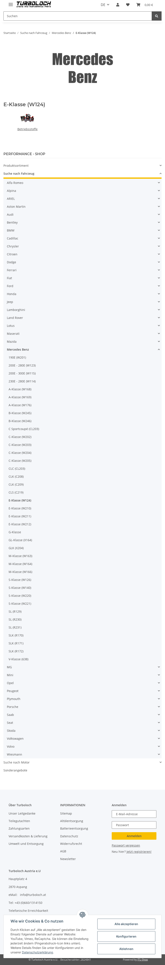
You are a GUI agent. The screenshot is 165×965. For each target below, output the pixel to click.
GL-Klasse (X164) (20, 540)
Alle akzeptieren (126, 924)
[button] (118, 4)
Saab (10, 715)
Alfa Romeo (15, 183)
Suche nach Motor (16, 762)
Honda (11, 294)
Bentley (12, 222)
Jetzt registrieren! (139, 852)
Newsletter (68, 859)
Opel (10, 683)
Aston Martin (16, 207)
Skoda (11, 731)
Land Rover (15, 318)
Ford (10, 286)
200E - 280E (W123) (22, 365)
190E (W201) (17, 357)
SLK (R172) (16, 651)
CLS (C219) (16, 492)
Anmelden (134, 836)
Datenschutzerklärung (37, 952)
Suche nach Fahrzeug (18, 173)
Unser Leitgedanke (22, 813)
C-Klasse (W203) (20, 445)
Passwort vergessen (126, 845)
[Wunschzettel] (128, 4)
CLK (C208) (16, 476)
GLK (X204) (16, 548)
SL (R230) (15, 619)
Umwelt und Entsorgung (26, 844)
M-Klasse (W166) (20, 572)
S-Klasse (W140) (20, 588)
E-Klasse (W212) (20, 524)
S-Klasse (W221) (20, 603)
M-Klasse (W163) (20, 556)
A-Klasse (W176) (20, 405)
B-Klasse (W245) (20, 413)
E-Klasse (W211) (20, 516)
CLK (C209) (16, 484)
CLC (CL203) (17, 469)
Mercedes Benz (18, 349)
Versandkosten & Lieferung (28, 836)
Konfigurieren (126, 936)
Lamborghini (16, 310)
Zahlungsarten (19, 828)
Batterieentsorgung (74, 828)
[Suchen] (157, 16)
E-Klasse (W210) (20, 508)
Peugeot (12, 691)
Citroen (12, 254)
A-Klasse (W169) (20, 397)
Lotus (11, 326)
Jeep (10, 302)
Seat (10, 723)
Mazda (12, 341)
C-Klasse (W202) (20, 437)
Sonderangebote (15, 770)
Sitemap (66, 813)
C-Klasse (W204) (20, 453)
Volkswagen (15, 738)
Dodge (11, 262)
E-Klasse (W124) (20, 500)
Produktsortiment (16, 166)
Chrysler (13, 246)
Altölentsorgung (71, 821)
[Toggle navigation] (11, 2)
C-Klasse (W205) (20, 461)
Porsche (12, 707)
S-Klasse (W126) (20, 580)
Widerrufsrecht (71, 844)
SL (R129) (15, 611)
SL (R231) (15, 627)
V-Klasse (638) (18, 659)
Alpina (11, 191)
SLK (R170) (16, 635)
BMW (10, 230)
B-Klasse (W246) (20, 421)
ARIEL (11, 199)
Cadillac (12, 238)
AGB (63, 851)
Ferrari (12, 270)
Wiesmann (14, 754)
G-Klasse (15, 532)
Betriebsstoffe (27, 129)
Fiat (9, 278)
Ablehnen (126, 949)
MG (9, 667)
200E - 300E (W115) (22, 373)
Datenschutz (69, 836)
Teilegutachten (19, 821)
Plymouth (13, 699)
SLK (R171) (16, 643)
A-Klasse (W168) (20, 389)
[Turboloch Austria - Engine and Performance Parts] (33, 5)
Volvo (10, 746)
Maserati (13, 334)
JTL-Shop (143, 959)
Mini (10, 675)
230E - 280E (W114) (22, 381)
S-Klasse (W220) (20, 596)
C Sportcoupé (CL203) (24, 429)
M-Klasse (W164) (20, 564)
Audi (10, 214)
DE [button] (103, 4)
